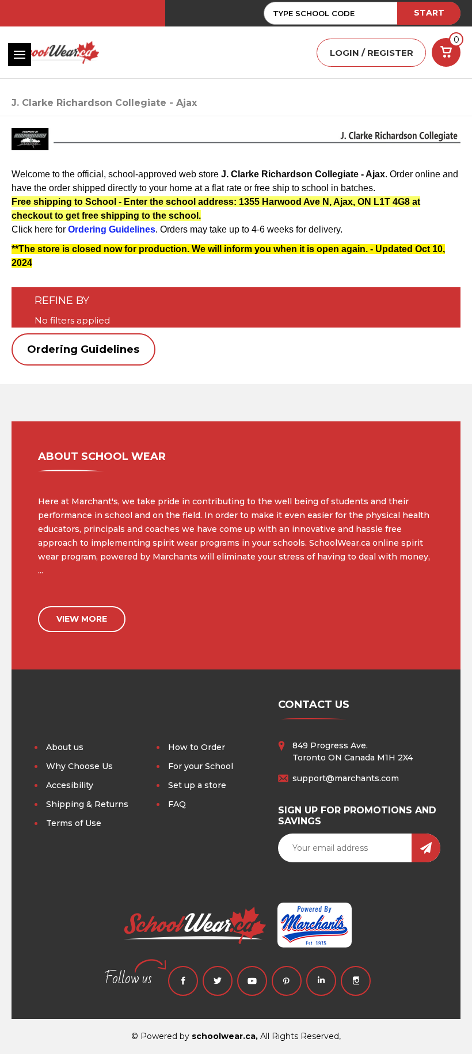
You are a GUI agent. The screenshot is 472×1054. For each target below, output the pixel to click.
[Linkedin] (321, 981)
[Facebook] (183, 981)
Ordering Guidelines (83, 349)
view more (81, 619)
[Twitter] (218, 981)
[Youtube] (252, 981)
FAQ (177, 804)
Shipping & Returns (87, 804)
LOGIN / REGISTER (371, 52)
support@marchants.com (345, 778)
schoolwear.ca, (225, 1036)
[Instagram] (356, 981)
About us (64, 747)
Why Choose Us (79, 766)
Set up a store (197, 785)
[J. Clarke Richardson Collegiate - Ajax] (236, 144)
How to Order (196, 747)
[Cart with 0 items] (446, 52)
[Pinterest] (287, 981)
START (429, 12)
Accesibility (69, 785)
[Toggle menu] (19, 54)
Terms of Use (73, 823)
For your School (200, 766)
